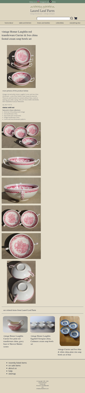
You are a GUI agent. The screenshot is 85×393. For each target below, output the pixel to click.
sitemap (12, 373)
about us (12, 368)
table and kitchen (25, 23)
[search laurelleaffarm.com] (72, 18)
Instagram (43, 2)
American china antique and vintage (14, 112)
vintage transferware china (11, 117)
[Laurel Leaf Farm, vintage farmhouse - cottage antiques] (42, 10)
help (10, 371)
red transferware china (10, 114)
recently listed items (17, 362)
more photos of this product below (15, 91)
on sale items (14, 365)
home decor (9, 23)
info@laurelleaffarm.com (42, 388)
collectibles (60, 23)
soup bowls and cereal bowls (12, 116)
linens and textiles (43, 23)
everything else (75, 23)
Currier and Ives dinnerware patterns (14, 119)
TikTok (54, 2)
